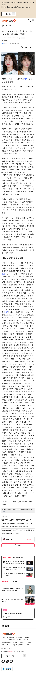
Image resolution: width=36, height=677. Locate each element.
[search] (29, 20)
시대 (7, 644)
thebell (12, 644)
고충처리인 (26, 637)
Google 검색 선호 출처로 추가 (10, 43)
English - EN (10, 14)
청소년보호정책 (19, 637)
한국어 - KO (10, 656)
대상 (5, 312)
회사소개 (3, 637)
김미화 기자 (4, 40)
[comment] (26, 47)
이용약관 (10, 639)
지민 (26, 79)
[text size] (33, 47)
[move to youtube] (11, 661)
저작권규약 (3, 639)
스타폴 (27, 644)
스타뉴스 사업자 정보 (5, 648)
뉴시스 (24, 642)
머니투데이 (15, 642)
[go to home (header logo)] (9, 20)
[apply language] (13, 13)
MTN (20, 642)
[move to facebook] (3, 661)
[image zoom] (32, 73)
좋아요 (19, 545)
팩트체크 (19, 639)
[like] (22, 47)
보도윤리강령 (25, 639)
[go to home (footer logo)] (8, 633)
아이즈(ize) (21, 644)
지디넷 (2, 644)
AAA (16, 644)
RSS (14, 639)
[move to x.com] (7, 661)
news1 (29, 642)
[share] (30, 47)
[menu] (33, 20)
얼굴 (3, 274)
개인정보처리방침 (10, 637)
